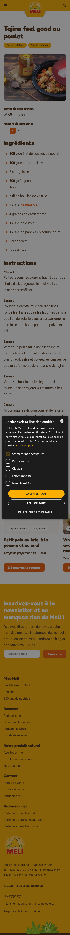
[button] (35, 512)
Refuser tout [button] (36, 503)
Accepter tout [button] (36, 493)
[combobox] (62, 421)
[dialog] (35, 467)
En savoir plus (25, 445)
